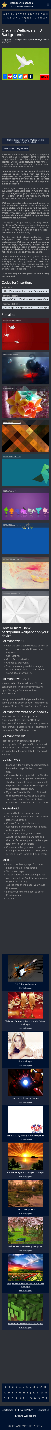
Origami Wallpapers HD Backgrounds (31, 39)
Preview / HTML (10, 295)
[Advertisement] (25, 110)
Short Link (7, 287)
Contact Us (43, 1410)
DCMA (44, 77)
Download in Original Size (15, 148)
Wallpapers (6, 39)
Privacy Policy (25, 1410)
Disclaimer (7, 1410)
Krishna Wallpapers (25, 1415)
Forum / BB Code (11, 304)
